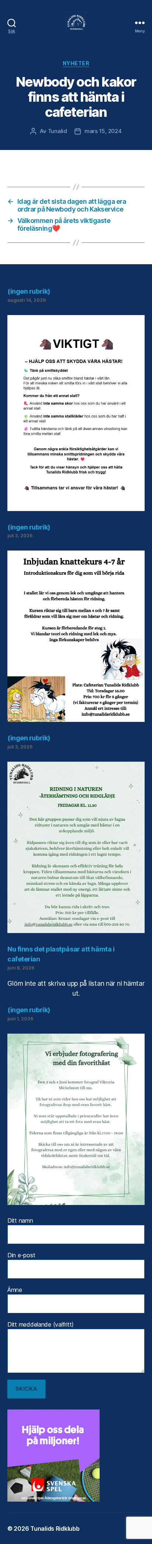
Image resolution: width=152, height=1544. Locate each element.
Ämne (14, 1289)
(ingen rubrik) (28, 291)
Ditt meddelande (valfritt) (40, 1324)
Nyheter (76, 63)
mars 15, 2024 (103, 131)
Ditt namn (20, 1220)
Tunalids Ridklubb (54, 1528)
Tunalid (57, 131)
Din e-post (21, 1255)
